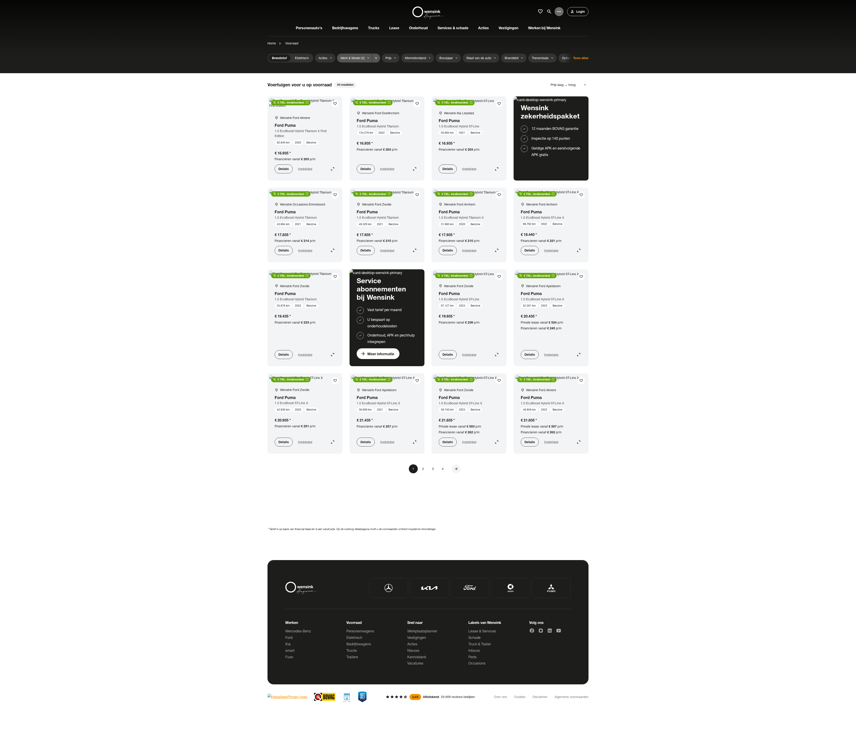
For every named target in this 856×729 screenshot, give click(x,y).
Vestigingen (416, 637)
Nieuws (413, 650)
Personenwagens (360, 631)
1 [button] (413, 469)
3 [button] (433, 469)
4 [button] (443, 469)
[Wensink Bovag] (324, 697)
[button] (456, 468)
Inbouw (474, 650)
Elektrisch (354, 637)
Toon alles (580, 58)
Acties (412, 644)
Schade (474, 637)
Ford (288, 637)
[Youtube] (558, 630)
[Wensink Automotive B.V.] (428, 11)
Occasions (477, 663)
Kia (288, 644)
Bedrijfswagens (358, 644)
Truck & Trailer (479, 644)
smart (289, 650)
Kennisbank (416, 657)
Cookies (519, 697)
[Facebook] (532, 630)
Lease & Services (482, 631)
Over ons (500, 697)
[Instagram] (540, 630)
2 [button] (423, 469)
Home (272, 43)
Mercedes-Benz (298, 631)
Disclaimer (540, 697)
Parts (472, 657)
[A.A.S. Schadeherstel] (362, 697)
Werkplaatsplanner (422, 631)
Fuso (289, 657)
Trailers (352, 657)
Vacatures (415, 663)
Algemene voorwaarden (571, 697)
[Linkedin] (549, 630)
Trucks (351, 650)
